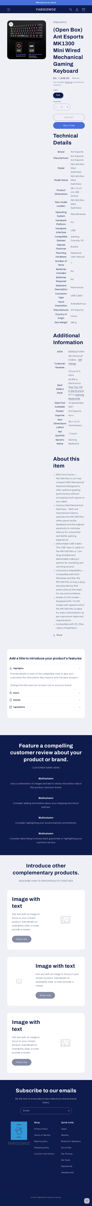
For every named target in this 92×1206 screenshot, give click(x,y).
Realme (65, 1135)
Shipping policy (41, 1148)
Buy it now (69, 125)
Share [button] (59, 635)
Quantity (57, 101)
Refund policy (40, 1141)
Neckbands (66, 1166)
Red (58, 95)
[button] (9, 9)
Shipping (68, 82)
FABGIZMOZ (41, 1197)
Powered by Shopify (53, 1197)
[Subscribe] (68, 1110)
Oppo (64, 1129)
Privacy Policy (41, 1129)
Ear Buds (65, 1160)
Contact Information (44, 1154)
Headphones (67, 1173)
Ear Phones (67, 1154)
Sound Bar (66, 1148)
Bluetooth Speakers (71, 1141)
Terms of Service (42, 1135)
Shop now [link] (21, 939)
